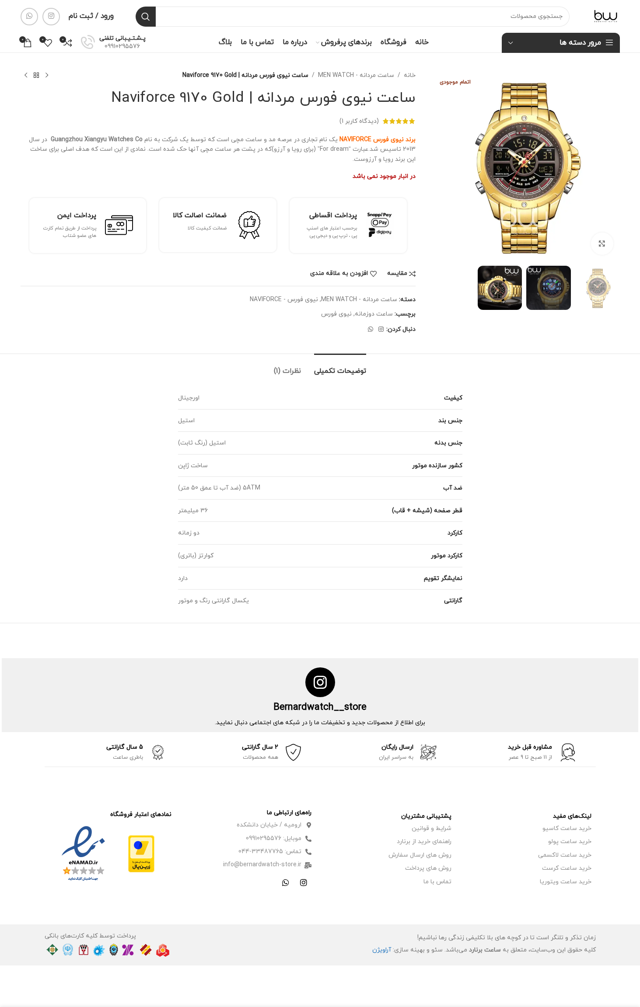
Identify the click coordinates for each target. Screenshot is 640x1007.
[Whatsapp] (286, 882)
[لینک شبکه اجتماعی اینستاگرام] (51, 16)
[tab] (340, 367)
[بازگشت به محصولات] (36, 75)
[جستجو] (146, 17)
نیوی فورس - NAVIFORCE (284, 299)
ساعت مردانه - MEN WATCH (356, 75)
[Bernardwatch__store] (320, 682)
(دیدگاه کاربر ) (359, 121)
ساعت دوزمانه (374, 314)
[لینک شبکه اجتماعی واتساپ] (29, 16)
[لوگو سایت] (605, 16)
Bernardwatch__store (320, 707)
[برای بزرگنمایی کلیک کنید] (602, 243)
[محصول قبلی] (47, 75)
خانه (410, 75)
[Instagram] (303, 882)
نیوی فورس (336, 314)
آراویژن (381, 950)
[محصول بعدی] (26, 75)
